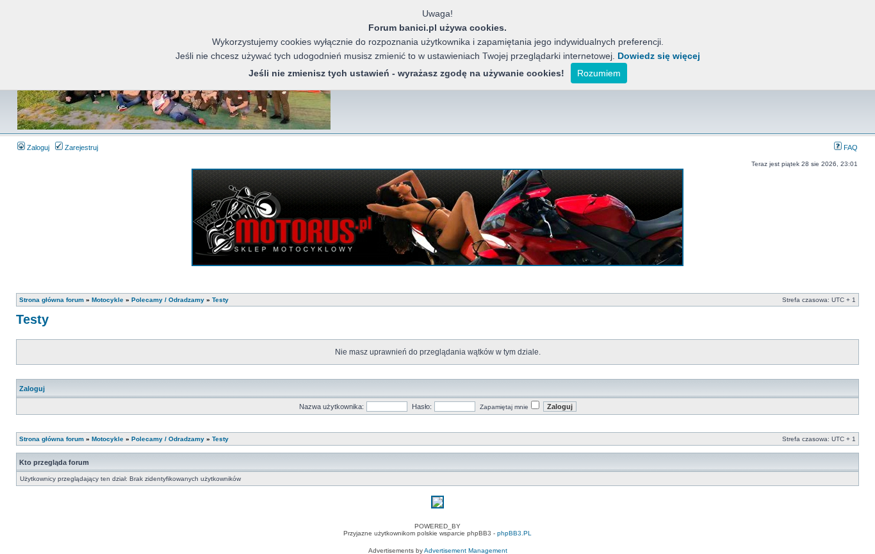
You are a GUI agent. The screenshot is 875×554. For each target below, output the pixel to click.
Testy (220, 299)
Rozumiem (599, 73)
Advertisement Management (465, 550)
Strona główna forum (51, 299)
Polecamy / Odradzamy (167, 299)
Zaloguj (37, 147)
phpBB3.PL (514, 533)
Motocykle (108, 299)
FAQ (850, 147)
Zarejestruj (80, 147)
